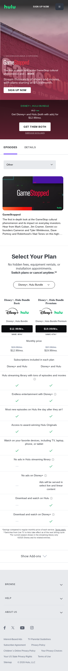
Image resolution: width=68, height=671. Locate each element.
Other (10, 164)
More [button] (30, 74)
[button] (10, 146)
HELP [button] (8, 598)
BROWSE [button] (10, 584)
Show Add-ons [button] (31, 556)
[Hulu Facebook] (7, 628)
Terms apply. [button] (60, 530)
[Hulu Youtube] (25, 628)
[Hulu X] (15, 628)
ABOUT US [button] (11, 612)
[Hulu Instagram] (32, 628)
